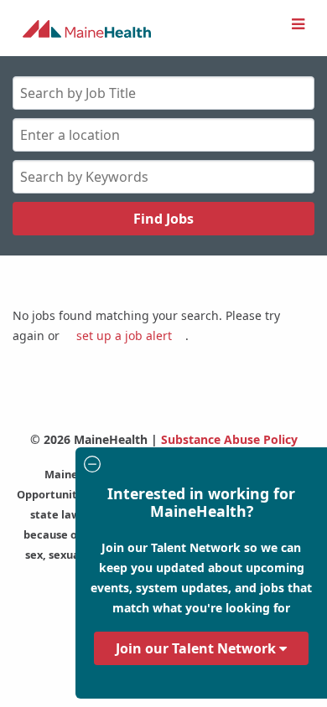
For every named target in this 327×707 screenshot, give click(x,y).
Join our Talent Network (197, 648)
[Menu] (298, 24)
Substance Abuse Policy (229, 439)
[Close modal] (199, 466)
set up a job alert (124, 335)
